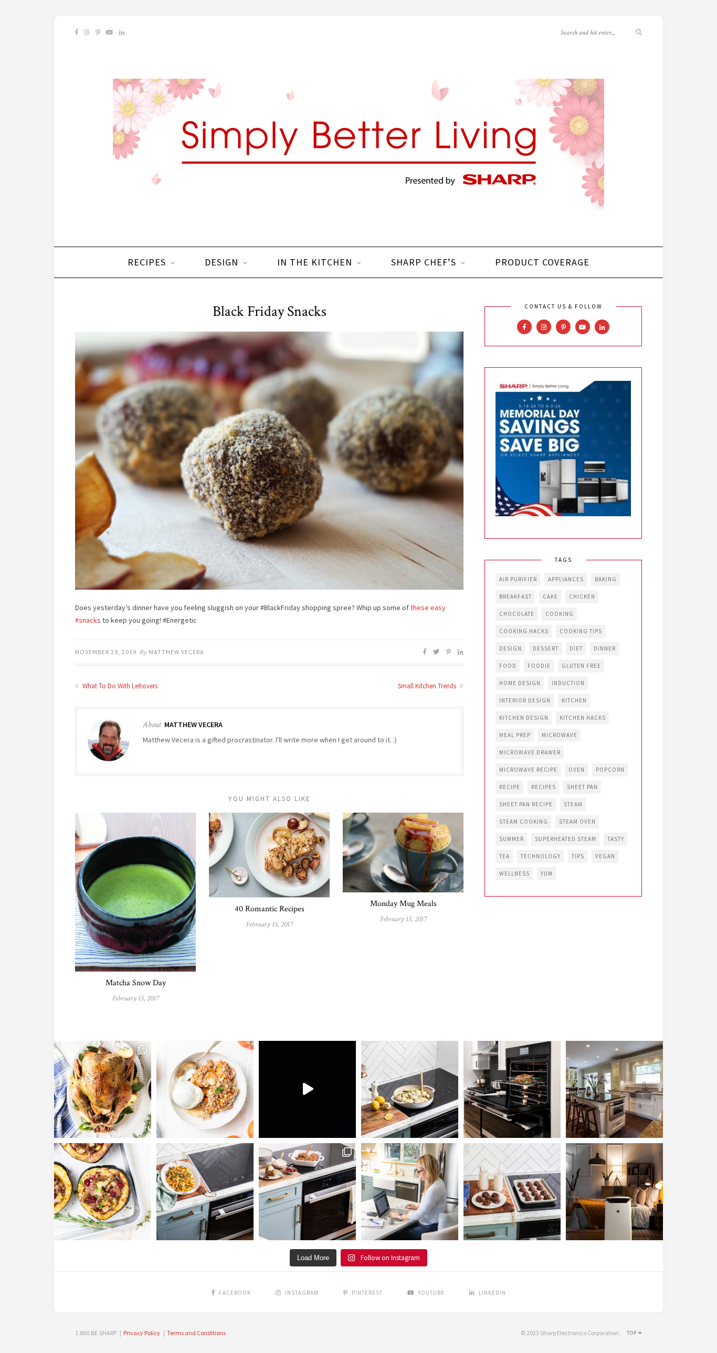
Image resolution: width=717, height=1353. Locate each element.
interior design (525, 700)
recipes (543, 787)
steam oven (577, 821)
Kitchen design (524, 717)
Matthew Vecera (176, 652)
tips (578, 856)
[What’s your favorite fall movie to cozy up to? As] (307, 1089)
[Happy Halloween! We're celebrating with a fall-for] (205, 1191)
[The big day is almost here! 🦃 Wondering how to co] (102, 1089)
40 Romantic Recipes (269, 908)
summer (511, 839)
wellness (514, 873)
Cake (550, 596)
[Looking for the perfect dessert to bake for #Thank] (205, 1089)
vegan (605, 856)
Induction (568, 683)
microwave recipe (528, 769)
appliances (566, 579)
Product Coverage (542, 262)
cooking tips (581, 631)
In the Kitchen (314, 262)
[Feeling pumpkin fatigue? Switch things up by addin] (102, 1191)
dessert (545, 648)
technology (541, 856)
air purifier (518, 579)
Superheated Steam (565, 839)
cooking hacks (524, 631)
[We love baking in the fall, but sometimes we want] (512, 1191)
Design (221, 262)
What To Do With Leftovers (119, 685)
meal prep (515, 735)
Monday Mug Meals (403, 903)
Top (632, 1332)
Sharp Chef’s (423, 262)
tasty (615, 839)
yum (547, 873)
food (507, 665)
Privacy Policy (141, 1333)
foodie (539, 665)
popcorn (610, 769)
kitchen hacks (583, 717)
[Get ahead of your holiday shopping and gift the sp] (614, 1191)
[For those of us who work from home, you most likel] (409, 1191)
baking (606, 579)
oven (576, 769)
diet (576, 648)
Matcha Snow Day (136, 982)
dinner (605, 648)
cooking (559, 613)
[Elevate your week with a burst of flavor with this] (409, 1089)
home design (520, 683)
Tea (504, 856)
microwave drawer (530, 752)
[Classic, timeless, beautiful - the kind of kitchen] (614, 1089)
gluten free (581, 665)
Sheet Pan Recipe (526, 804)
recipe (509, 787)
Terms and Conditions (196, 1333)
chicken (582, 596)
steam (573, 804)
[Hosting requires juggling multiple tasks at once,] (512, 1089)
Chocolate (516, 613)
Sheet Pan (582, 787)
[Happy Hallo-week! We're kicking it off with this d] (307, 1191)
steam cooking (523, 821)
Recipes (147, 262)
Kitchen (574, 700)
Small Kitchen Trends (428, 685)
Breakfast (515, 596)
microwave (559, 735)
